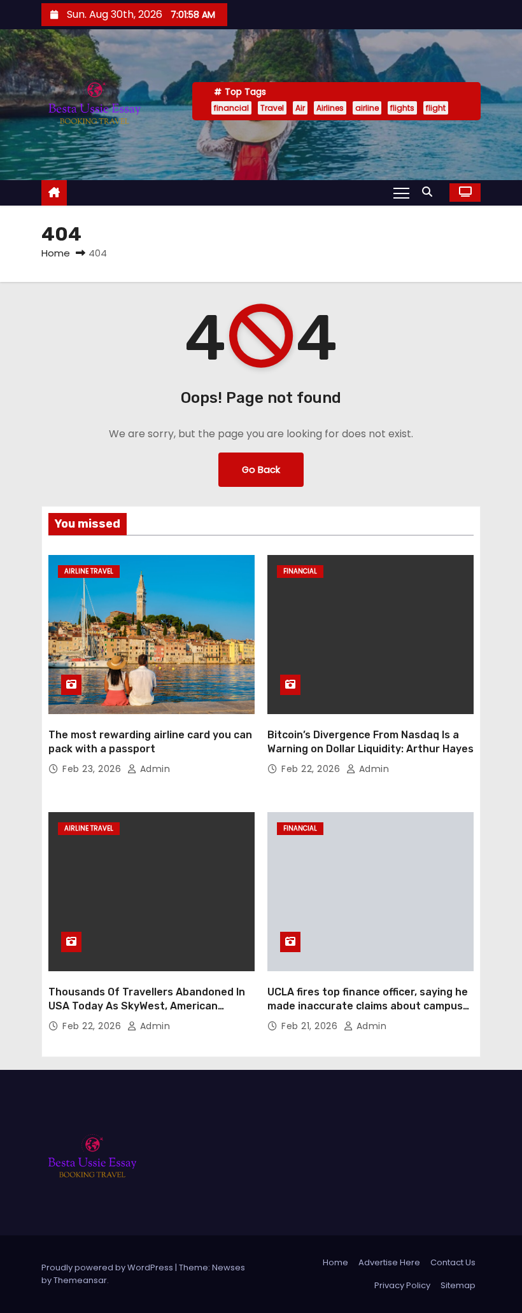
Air (300, 107)
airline (367, 107)
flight (436, 107)
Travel (272, 107)
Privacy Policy (402, 1285)
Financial (300, 571)
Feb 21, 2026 (311, 1026)
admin (153, 768)
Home (55, 253)
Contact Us (453, 1262)
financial (231, 107)
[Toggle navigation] (401, 192)
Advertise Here (389, 1262)
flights (402, 107)
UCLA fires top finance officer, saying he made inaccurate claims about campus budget (367, 1005)
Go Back (261, 469)
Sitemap (458, 1285)
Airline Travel (88, 571)
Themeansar (80, 1280)
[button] (430, 192)
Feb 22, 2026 (312, 768)
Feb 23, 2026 (93, 768)
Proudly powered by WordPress (108, 1267)
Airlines (330, 107)
